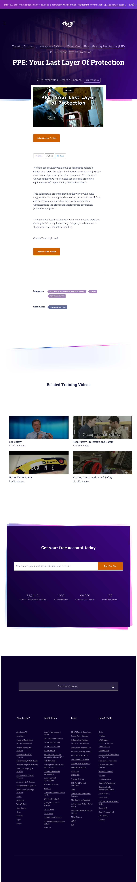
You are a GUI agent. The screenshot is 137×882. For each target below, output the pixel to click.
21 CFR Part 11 (49, 750)
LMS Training (103, 816)
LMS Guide (75, 771)
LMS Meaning (104, 750)
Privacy (19, 824)
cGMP (73, 821)
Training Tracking (105, 779)
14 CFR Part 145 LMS (52, 742)
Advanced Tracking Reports (81, 752)
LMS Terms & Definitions (80, 744)
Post (51, 156)
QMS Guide (75, 775)
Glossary (102, 775)
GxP (72, 825)
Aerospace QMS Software (25, 782)
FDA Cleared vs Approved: (80, 800)
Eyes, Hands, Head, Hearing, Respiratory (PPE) (96, 46)
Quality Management (24, 744)
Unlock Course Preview (46, 138)
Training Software (77, 779)
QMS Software (49, 809)
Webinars (47, 828)
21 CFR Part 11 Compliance (81, 732)
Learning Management (24, 740)
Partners (19, 816)
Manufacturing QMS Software (27, 765)
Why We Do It (21, 804)
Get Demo (20, 800)
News (18, 812)
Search (113, 686)
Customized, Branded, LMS (81, 748)
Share (40, 156)
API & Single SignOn (78, 767)
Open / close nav (5, 23)
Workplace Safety (51, 46)
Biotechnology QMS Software (27, 761)
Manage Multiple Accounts (80, 763)
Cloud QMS (103, 808)
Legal (18, 820)
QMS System (48, 813)
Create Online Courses (79, 736)
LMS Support (103, 740)
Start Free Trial (110, 566)
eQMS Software (104, 794)
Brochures (47, 788)
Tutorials (102, 736)
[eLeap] (68, 24)
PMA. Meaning (76, 817)
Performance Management (26, 786)
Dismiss (133, 4)
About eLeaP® (21, 732)
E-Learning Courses (51, 784)
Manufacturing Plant (58, 307)
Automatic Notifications (79, 755)
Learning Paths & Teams (80, 759)
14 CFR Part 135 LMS (52, 747)
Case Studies (21, 808)
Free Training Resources (108, 761)
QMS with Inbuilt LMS (51, 799)
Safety (93, 291)
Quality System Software (53, 817)
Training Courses (23, 46)
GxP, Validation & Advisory (53, 739)
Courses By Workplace (107, 783)
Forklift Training (49, 761)
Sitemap (102, 820)
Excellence (20, 736)
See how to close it (116, 4)
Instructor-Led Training (79, 740)
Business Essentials (106, 771)
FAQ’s (101, 732)
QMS (73, 790)
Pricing (19, 796)
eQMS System (104, 797)
